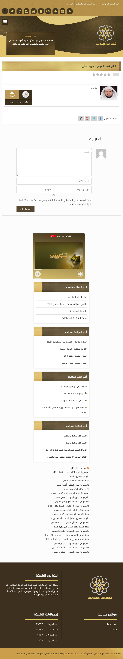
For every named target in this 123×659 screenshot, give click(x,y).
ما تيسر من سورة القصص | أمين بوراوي (72, 501)
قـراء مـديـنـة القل (79, 468)
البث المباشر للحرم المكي (74, 435)
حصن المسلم (111, 624)
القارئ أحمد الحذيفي (106, 66)
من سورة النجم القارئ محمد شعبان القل (71, 472)
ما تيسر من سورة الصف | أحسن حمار (73, 484)
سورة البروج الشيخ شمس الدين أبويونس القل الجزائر (66, 535)
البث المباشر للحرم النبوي (75, 442)
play (25, 94)
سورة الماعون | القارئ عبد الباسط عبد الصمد (66, 341)
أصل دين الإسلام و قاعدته (74, 393)
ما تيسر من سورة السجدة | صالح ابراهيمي (70, 530)
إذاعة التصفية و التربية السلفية (73, 348)
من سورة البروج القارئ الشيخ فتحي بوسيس (70, 493)
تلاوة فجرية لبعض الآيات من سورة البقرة (71, 526)
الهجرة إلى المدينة (78, 311)
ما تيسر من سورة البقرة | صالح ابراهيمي (71, 543)
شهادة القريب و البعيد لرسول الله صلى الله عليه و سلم (64, 409)
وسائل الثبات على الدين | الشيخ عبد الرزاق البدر (66, 449)
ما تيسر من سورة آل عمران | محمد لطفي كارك (68, 505)
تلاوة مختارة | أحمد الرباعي (74, 355)
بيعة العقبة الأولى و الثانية (74, 318)
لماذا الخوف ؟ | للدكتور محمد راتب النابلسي (66, 456)
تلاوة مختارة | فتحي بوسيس (73, 362)
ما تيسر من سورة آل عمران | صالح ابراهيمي (70, 522)
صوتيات (114, 629)
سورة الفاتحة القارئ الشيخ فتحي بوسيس (71, 509)
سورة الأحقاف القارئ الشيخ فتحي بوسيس (70, 514)
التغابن (94, 87)
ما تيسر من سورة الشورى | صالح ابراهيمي (70, 551)
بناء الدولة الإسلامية (77, 297)
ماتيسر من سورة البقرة (79, 476)
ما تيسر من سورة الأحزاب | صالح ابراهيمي (70, 547)
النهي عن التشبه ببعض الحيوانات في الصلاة (66, 304)
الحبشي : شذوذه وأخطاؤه (74, 400)
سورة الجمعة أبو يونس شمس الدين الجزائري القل (67, 539)
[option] (30, 39)
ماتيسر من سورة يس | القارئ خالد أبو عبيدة (70, 518)
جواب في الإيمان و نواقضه (73, 386)
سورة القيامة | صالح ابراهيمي (76, 480)
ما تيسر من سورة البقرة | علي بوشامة (72, 497)
